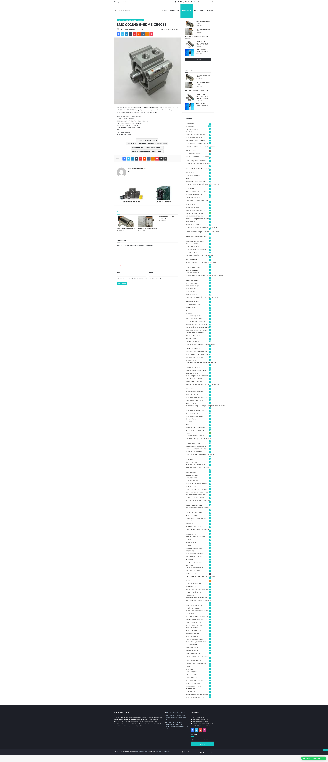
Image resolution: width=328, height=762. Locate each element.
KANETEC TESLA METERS (193, 630)
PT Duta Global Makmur (142, 751)
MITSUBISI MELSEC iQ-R (193, 273)
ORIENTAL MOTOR (191, 677)
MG (190, 291)
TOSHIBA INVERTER (192, 244)
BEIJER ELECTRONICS (192, 207)
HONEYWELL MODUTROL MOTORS (196, 489)
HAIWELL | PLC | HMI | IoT (193, 592)
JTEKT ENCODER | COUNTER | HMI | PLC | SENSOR (201, 262)
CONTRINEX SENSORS (192, 302)
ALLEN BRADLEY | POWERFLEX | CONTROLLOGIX (200, 344)
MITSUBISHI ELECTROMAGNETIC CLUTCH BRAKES (201, 363)
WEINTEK (189, 178)
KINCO (188, 310)
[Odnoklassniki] (147, 34)
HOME (165, 10)
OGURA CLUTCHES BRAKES (194, 512)
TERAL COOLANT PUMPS (193, 686)
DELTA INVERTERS (191, 462)
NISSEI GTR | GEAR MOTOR (194, 378)
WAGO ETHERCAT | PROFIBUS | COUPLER (198, 600)
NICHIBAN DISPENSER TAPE (194, 556)
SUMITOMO (189, 524)
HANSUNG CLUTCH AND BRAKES (196, 449)
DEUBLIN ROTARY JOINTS (193, 367)
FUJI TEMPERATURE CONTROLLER (196, 518)
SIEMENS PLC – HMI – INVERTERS (196, 321)
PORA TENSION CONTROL (193, 660)
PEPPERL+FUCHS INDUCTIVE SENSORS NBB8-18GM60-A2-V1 (202, 43)
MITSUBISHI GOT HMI (192, 413)
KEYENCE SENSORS (192, 515)
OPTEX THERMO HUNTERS (194, 625)
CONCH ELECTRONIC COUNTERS (196, 446)
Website (151, 272)
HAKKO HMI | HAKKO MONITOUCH (196, 161)
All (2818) (198, 60)
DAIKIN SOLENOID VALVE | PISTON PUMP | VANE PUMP (202, 297)
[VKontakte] (143, 34)
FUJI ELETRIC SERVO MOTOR (194, 622)
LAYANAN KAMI (200, 10)
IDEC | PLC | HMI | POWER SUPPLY (196, 537)
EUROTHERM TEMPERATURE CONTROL (197, 508)
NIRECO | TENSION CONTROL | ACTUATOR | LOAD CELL (202, 384)
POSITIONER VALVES (192, 674)
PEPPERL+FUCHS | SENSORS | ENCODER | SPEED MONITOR (203, 184)
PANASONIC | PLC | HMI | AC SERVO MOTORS (199, 168)
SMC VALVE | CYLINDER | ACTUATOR (135, 20)
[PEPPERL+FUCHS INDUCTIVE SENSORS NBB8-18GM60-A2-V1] (189, 44)
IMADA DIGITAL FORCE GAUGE (195, 526)
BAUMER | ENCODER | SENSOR (195, 213)
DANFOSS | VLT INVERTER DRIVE (195, 465)
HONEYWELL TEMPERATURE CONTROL (197, 656)
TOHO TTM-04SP (191, 307)
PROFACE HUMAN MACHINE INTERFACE (198, 156)
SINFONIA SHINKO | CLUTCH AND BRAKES (198, 438)
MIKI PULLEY (190, 669)
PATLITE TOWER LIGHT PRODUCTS (196, 249)
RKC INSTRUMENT (191, 260)
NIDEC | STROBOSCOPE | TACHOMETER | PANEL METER (202, 232)
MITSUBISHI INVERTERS (193, 175)
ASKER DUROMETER (192, 650)
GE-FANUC (189, 459)
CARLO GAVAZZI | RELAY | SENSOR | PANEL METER (201, 576)
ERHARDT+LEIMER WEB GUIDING (196, 495)
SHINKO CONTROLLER (192, 341)
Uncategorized (190, 123)
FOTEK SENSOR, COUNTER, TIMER (196, 642)
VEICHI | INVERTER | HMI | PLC (195, 430)
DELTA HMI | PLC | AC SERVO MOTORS (197, 219)
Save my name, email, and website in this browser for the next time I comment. (139, 278)
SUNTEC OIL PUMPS (192, 647)
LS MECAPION (190, 422)
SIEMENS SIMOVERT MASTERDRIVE (196, 324)
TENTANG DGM (175, 10)
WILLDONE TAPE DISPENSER (194, 548)
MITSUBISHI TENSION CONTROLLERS (197, 397)
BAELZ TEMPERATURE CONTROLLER (197, 694)
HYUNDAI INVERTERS (192, 633)
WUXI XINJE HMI (191, 221)
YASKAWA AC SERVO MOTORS (195, 436)
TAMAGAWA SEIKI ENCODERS (195, 241)
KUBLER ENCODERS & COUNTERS (196, 191)
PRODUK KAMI (187, 10)
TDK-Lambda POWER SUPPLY (194, 318)
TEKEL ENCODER (191, 534)
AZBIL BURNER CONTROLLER (194, 639)
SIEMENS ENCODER (192, 475)
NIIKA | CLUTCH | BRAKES (193, 570)
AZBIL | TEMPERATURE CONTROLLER (197, 354)
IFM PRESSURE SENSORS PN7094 (147, 228)
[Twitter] (122, 34)
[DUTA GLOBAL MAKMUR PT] (122, 10)
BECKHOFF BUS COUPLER (193, 224)
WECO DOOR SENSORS (193, 335)
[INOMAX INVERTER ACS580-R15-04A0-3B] (189, 52)
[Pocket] (151, 34)
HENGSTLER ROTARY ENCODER (195, 497)
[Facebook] (118, 34)
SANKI (188, 666)
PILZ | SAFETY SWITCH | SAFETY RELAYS (198, 200)
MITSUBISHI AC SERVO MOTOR (195, 410)
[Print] (165, 159)
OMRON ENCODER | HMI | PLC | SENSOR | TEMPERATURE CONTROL (206, 406)
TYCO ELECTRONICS (192, 283)
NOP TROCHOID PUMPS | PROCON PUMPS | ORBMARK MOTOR (204, 275)
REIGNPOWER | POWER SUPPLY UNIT (197, 483)
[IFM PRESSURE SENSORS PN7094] (147, 221)
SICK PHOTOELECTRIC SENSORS (195, 134)
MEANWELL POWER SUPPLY (194, 216)
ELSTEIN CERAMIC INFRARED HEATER (197, 611)
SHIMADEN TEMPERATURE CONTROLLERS (198, 236)
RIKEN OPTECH (190, 613)
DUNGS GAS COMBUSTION (194, 452)
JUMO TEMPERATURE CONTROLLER (196, 598)
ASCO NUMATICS (191, 472)
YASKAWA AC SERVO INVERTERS (196, 181)
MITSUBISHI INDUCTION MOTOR (195, 680)
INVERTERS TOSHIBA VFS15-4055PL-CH (196, 37)
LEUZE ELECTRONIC (192, 252)
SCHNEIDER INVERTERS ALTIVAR (195, 137)
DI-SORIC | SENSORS (192, 480)
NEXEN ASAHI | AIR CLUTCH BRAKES (197, 589)
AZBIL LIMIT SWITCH (192, 636)
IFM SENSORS (190, 132)
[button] (313, 758)
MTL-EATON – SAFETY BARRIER (195, 140)
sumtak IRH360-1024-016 (193, 583)
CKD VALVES (189, 565)
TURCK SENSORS (191, 173)
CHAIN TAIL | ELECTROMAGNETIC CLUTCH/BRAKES (201, 227)
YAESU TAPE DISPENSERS (193, 316)
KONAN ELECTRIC (191, 672)
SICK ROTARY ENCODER (193, 267)
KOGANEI (189, 521)
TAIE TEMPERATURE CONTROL (195, 392)
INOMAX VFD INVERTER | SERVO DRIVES (198, 467)
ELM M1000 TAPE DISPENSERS (195, 554)
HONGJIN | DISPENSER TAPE (194, 568)
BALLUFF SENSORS (191, 294)
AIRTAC (188, 433)
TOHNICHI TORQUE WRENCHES (195, 427)
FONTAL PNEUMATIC (192, 628)
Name (119, 266)
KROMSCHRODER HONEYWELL (195, 357)
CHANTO (188, 545)
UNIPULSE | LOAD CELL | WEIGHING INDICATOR (200, 454)
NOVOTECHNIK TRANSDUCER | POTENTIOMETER (200, 163)
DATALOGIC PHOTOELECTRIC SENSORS (198, 529)
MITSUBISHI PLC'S (191, 478)
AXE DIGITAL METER (192, 129)
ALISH (188, 581)
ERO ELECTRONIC (191, 338)
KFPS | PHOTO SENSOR (193, 608)
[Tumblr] (130, 34)
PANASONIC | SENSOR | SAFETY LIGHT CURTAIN (200, 146)
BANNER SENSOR (191, 289)
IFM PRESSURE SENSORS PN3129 (126, 228)
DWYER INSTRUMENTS (193, 683)
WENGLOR (189, 424)
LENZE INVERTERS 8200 (193, 153)
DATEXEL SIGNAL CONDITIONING (196, 663)
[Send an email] (134, 29)
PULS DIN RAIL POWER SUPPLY (195, 400)
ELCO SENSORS (190, 691)
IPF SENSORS (190, 551)
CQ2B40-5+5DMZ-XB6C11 (148, 140)
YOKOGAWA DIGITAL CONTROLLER (196, 330)
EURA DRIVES (190, 389)
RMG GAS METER (191, 689)
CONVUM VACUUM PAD (193, 653)
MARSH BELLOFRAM (192, 280)
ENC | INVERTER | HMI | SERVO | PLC (197, 492)
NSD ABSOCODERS (191, 586)
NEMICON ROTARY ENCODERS (195, 333)
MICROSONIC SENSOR (192, 246)
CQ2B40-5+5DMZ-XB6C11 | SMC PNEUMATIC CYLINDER (147, 144)
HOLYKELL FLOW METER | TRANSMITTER (198, 500)
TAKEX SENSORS (191, 204)
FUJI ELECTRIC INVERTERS (194, 381)
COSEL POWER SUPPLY (193, 443)
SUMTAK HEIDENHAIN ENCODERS (196, 210)
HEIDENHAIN (190, 595)
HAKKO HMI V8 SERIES (193, 197)
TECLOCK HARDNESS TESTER (195, 697)
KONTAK (210, 10)
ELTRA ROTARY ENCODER (193, 286)
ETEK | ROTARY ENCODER (193, 486)
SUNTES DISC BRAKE (192, 373)
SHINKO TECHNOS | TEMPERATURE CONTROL (199, 255)
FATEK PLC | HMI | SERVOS (194, 562)
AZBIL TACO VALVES (192, 394)
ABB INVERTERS (191, 150)
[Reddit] (139, 34)
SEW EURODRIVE (191, 542)
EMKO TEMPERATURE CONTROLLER (196, 619)
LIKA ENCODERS (191, 360)
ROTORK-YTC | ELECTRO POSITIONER (197, 351)
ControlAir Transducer (192, 419)
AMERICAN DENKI (191, 573)
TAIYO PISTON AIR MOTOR (194, 194)
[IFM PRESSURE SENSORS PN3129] (126, 221)
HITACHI (188, 539)
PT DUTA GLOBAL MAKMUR (127, 29)
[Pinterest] (134, 34)
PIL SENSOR (189, 559)
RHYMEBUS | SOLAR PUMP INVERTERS (197, 327)
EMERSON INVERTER (192, 644)
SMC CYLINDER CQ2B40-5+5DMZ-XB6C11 (147, 151)
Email (119, 272)
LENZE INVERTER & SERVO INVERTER (197, 143)
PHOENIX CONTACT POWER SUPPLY (197, 370)
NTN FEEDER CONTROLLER (194, 605)
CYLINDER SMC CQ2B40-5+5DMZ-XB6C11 (147, 147)
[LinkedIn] (126, 34)
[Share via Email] (161, 159)
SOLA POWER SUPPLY (192, 403)
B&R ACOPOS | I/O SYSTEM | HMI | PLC (197, 616)
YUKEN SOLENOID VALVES (194, 505)
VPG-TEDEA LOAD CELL (193, 348)
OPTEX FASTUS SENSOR (193, 304)
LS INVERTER (190, 189)
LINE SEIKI (189, 313)
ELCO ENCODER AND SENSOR (195, 416)
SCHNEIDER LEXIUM (192, 270)
